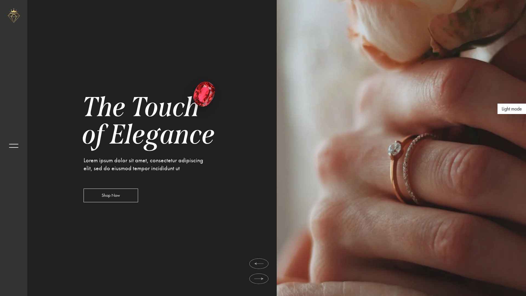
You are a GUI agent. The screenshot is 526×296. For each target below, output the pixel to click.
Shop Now (111, 195)
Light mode (512, 109)
